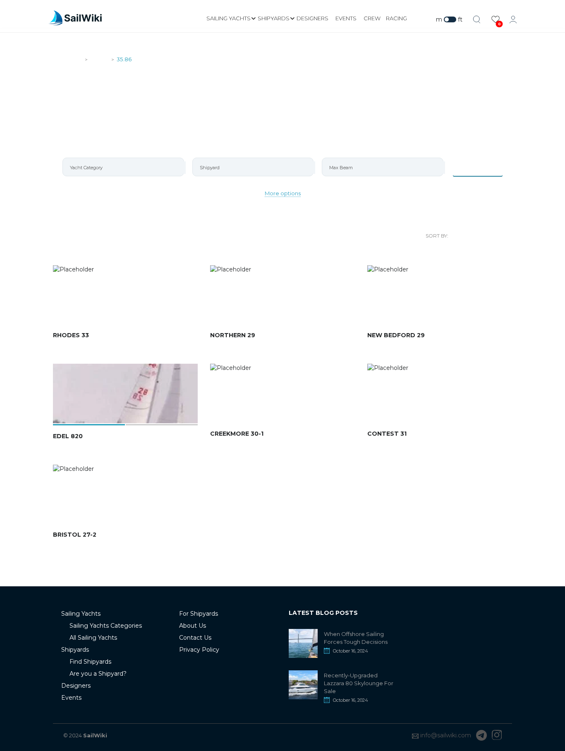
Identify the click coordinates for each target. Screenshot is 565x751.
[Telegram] (481, 735)
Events (346, 18)
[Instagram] (497, 735)
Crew (372, 18)
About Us (192, 625)
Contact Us (195, 637)
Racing (396, 18)
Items (483, 166)
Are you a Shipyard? (98, 673)
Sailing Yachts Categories (105, 625)
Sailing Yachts (228, 18)
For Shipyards (198, 613)
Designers (312, 18)
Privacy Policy (199, 649)
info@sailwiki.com (445, 735)
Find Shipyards (90, 661)
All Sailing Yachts (93, 637)
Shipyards (274, 18)
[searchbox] (127, 167)
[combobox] (123, 167)
